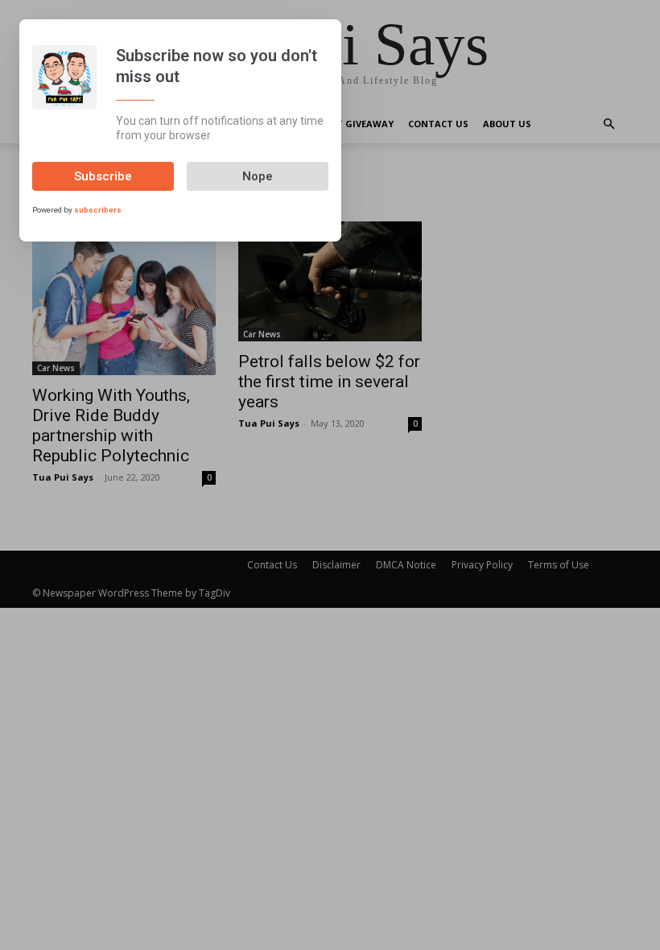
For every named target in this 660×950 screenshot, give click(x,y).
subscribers (98, 209)
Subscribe (103, 176)
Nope (257, 176)
